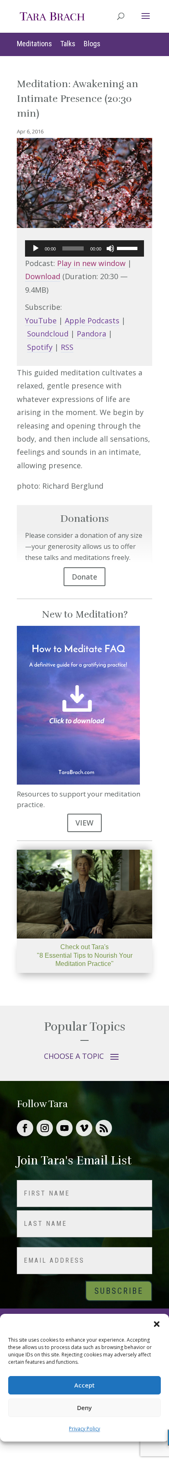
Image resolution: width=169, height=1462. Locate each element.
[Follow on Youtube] (64, 1128)
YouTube (41, 320)
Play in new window (91, 263)
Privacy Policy (84, 1428)
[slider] (128, 247)
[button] (157, 1324)
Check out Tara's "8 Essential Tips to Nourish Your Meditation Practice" (84, 955)
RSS (67, 347)
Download (42, 276)
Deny (84, 1407)
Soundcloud (48, 333)
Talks (67, 43)
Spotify (40, 347)
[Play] (36, 248)
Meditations (34, 43)
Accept (84, 1385)
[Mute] (110, 248)
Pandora (91, 333)
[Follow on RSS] (104, 1128)
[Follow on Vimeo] (84, 1128)
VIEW (84, 823)
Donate (84, 577)
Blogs (92, 43)
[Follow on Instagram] (45, 1128)
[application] (84, 248)
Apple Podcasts (92, 320)
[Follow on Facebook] (25, 1128)
